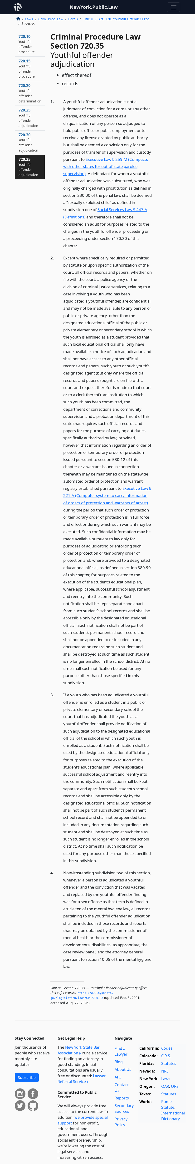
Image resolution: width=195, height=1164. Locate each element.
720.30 (28, 142)
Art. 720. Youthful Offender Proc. (124, 19)
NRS (165, 1071)
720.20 (30, 93)
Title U (88, 19)
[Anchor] (80, 245)
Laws (29, 19)
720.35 (28, 167)
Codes (166, 1048)
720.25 (28, 117)
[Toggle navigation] (173, 7)
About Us (123, 1069)
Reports (122, 1098)
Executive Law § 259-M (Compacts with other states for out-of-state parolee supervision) (105, 166)
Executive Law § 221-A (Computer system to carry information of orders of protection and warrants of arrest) (107, 495)
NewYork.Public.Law (94, 7)
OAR (165, 1086)
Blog (119, 1061)
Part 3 (73, 19)
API (118, 1077)
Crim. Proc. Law (50, 19)
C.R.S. (166, 1055)
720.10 (27, 44)
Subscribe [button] (27, 1077)
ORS (175, 1086)
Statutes (168, 1063)
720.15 (27, 68)
